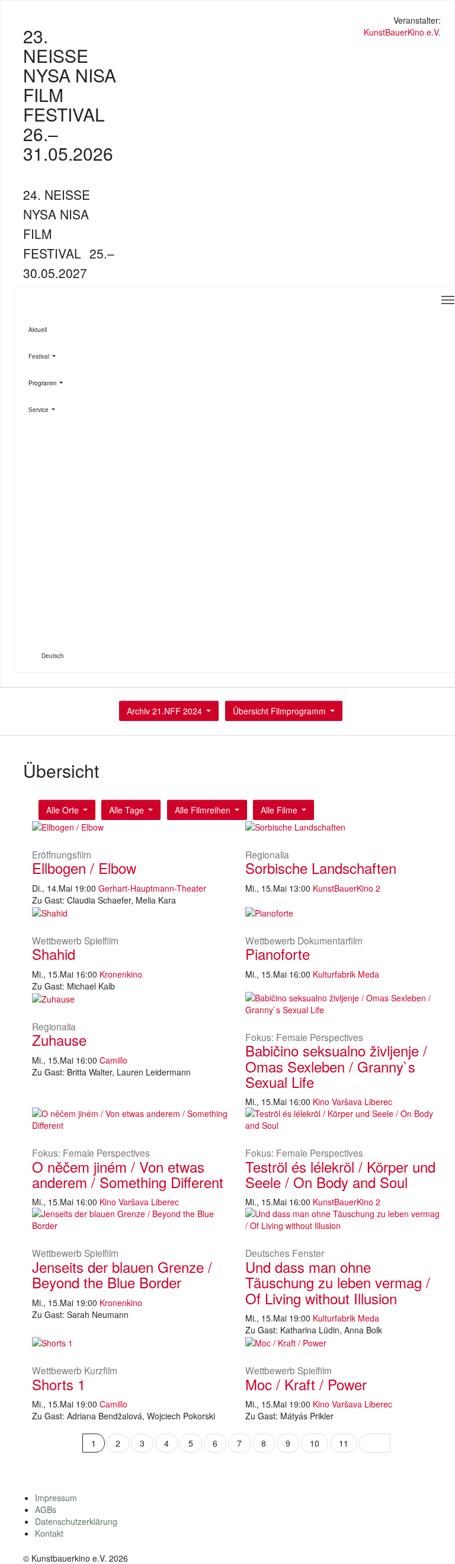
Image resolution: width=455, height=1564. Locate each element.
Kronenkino (121, 974)
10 (314, 1443)
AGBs (45, 1509)
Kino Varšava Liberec (352, 1101)
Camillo (113, 1060)
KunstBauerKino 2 (346, 888)
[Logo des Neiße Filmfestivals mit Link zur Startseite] (228, 21)
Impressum (56, 1498)
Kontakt (49, 1533)
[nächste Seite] (375, 1443)
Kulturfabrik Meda (346, 974)
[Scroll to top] (430, 1539)
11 (343, 1443)
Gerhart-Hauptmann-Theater (152, 888)
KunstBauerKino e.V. (402, 32)
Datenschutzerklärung (76, 1521)
